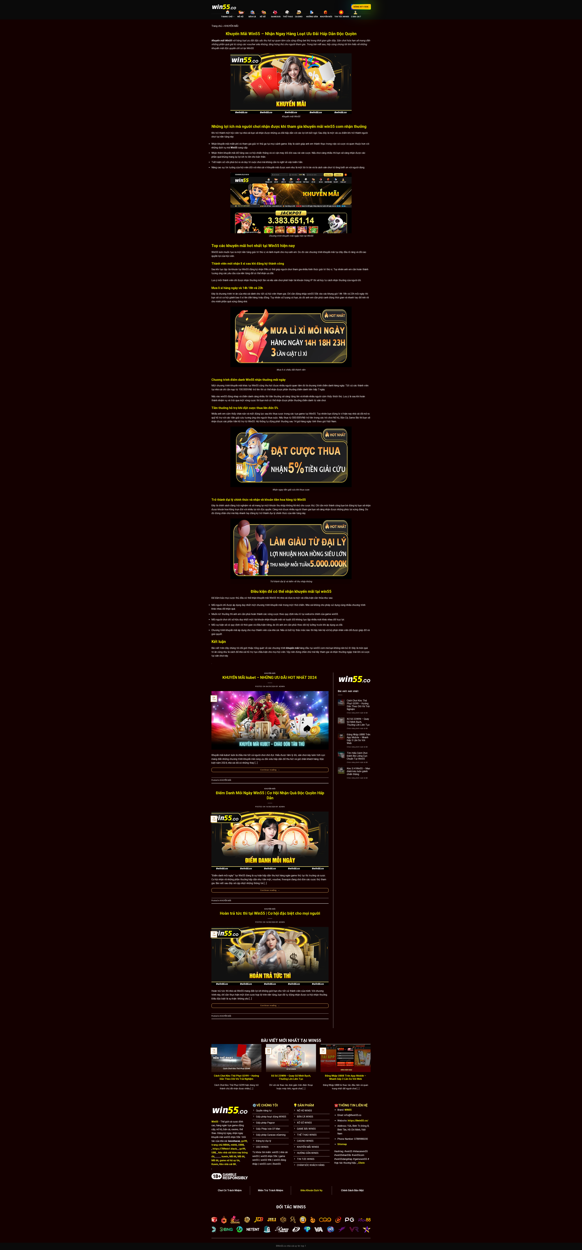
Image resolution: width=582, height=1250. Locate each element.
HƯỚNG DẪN (312, 16)
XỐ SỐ (263, 16)
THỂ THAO (288, 16)
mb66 (234, 1144)
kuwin (225, 1156)
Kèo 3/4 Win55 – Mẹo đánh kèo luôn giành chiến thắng (358, 771)
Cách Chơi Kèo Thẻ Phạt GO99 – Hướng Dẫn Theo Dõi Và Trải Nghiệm (358, 705)
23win (361, 1162)
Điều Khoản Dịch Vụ (311, 1190)
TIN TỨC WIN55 (341, 16)
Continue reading (270, 770)
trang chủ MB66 (220, 1144)
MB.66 (232, 1156)
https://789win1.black (225, 1148)
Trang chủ (216, 26)
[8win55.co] (223, 7)
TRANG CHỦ (226, 16)
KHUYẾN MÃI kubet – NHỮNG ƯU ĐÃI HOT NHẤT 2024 (270, 677)
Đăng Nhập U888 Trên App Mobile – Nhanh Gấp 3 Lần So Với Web (358, 739)
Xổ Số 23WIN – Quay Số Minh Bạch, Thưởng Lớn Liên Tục (358, 721)
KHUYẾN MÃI (326, 16)
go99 (244, 1141)
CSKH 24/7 (356, 16)
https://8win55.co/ (358, 1120)
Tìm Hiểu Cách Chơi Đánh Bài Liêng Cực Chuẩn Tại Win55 (357, 756)
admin (282, 686)
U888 (241, 1144)
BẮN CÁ (252, 16)
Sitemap (342, 1144)
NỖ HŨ (240, 16)
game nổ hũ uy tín (229, 1160)
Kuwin (214, 1164)
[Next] (371, 1071)
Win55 (214, 1121)
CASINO (299, 16)
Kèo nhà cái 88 (227, 1164)
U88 (213, 1152)
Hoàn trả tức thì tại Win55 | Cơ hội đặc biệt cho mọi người (270, 913)
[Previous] (211, 1071)
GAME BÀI (276, 16)
